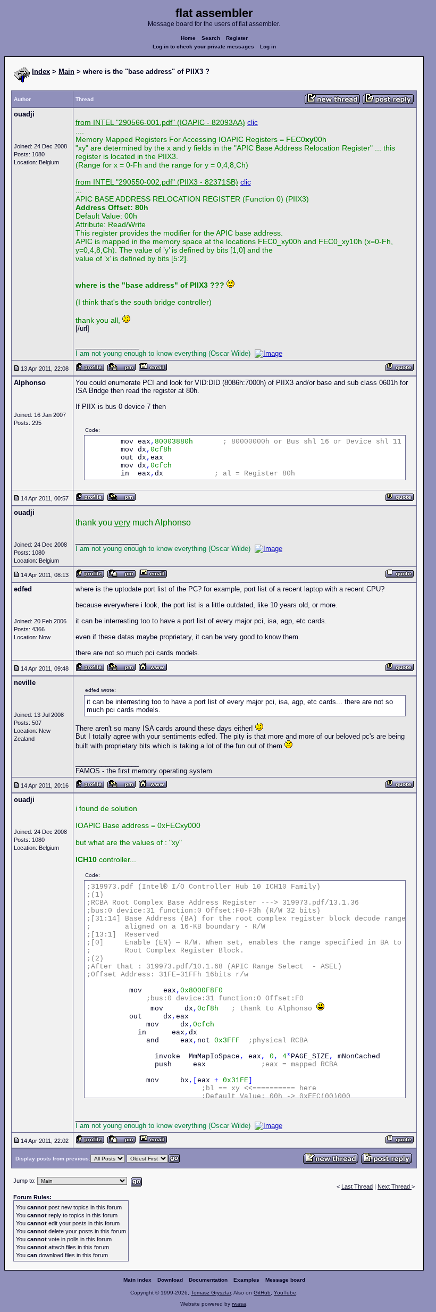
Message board (285, 1280)
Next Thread (395, 1186)
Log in (268, 46)
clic (252, 122)
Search (211, 38)
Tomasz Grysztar (211, 1293)
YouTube (285, 1293)
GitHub (262, 1293)
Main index (137, 1280)
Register (237, 38)
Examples (246, 1280)
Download (170, 1280)
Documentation (208, 1280)
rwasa (239, 1304)
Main (66, 72)
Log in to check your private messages (203, 46)
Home (188, 38)
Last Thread (357, 1186)
